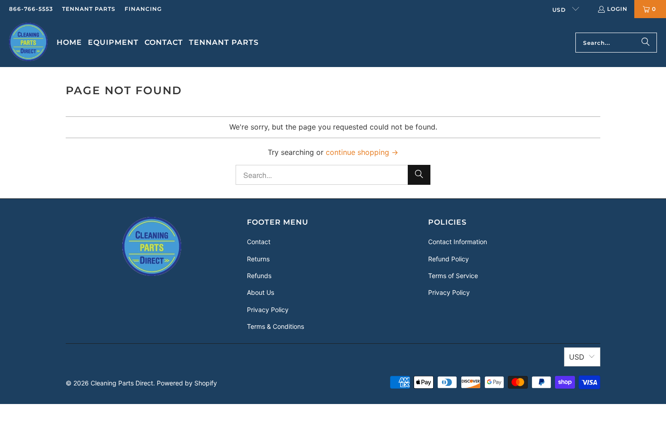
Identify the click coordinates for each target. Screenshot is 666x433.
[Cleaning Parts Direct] (28, 43)
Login (617, 8)
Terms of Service (453, 275)
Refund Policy (448, 259)
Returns (258, 259)
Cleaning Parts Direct (122, 383)
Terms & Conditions (275, 326)
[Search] (645, 43)
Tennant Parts (89, 8)
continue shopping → (362, 152)
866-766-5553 (31, 8)
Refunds (259, 275)
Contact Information (457, 241)
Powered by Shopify (187, 383)
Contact (258, 241)
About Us (260, 292)
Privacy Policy (268, 309)
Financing (143, 8)
